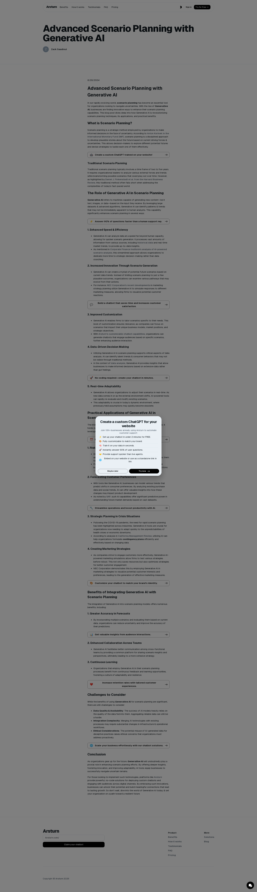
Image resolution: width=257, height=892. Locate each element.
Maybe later (112, 471)
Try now (142, 471)
